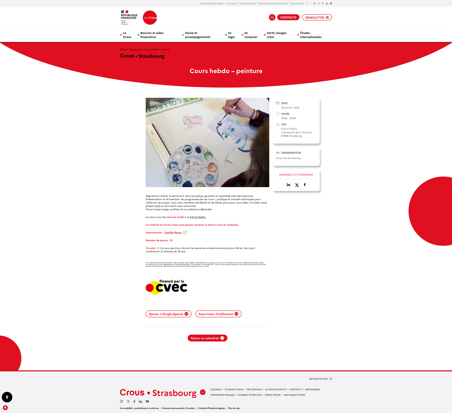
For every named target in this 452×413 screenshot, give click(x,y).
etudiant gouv (234, 389)
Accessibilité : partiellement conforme (139, 407)
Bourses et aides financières (152, 35)
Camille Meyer (175, 232)
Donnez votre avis (249, 394)
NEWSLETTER (314, 17)
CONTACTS (288, 17)
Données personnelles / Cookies (178, 407)
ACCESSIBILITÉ (297, 3)
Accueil (124, 49)
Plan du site (234, 407)
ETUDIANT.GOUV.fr (248, 3)
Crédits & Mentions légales (211, 407)
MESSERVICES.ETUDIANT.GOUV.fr (273, 3)
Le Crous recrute (275, 389)
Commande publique (222, 394)
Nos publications (294, 394)
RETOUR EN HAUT (319, 378)
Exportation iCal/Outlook (216, 314)
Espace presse (273, 394)
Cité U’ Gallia (197, 217)
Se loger (231, 35)
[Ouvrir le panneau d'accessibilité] (7, 397)
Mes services (254, 389)
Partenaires (312, 389)
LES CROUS (231, 3)
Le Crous (127, 35)
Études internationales (311, 35)
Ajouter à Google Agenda (166, 314)
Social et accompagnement (197, 35)
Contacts (296, 389)
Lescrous (215, 389)
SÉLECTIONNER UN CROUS (212, 3)
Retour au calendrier (205, 338)
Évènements (136, 49)
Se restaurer (251, 35)
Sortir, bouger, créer (277, 35)
